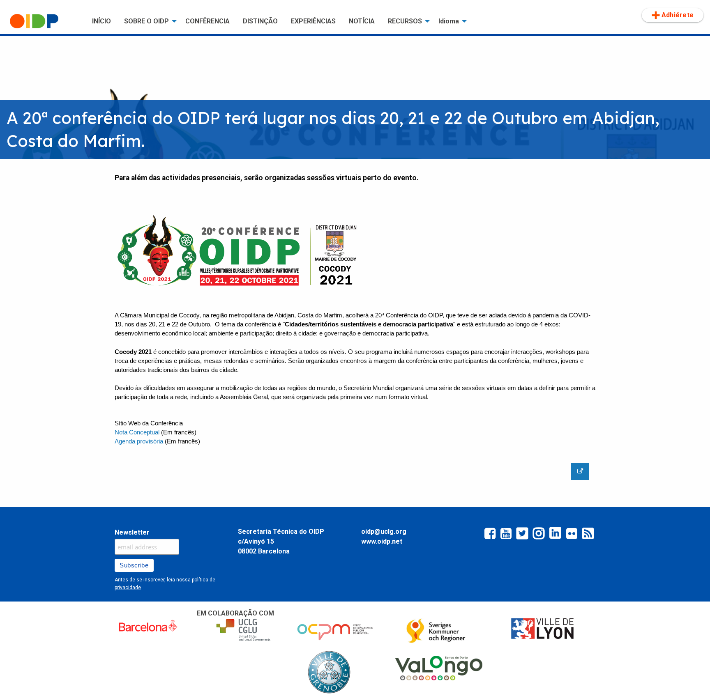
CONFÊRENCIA (207, 21)
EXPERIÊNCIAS (313, 21)
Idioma (448, 21)
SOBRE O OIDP (146, 21)
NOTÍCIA (362, 21)
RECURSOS (405, 21)
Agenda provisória (139, 441)
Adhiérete (678, 15)
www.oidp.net (381, 541)
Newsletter (132, 532)
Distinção (260, 21)
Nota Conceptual (138, 432)
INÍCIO (101, 21)
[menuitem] (44, 21)
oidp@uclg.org (383, 531)
